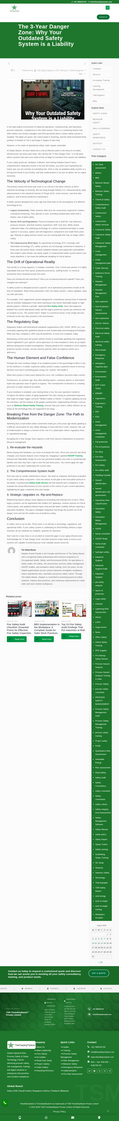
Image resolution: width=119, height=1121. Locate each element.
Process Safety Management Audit (102, 712)
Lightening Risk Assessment (102, 610)
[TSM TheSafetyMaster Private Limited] (14, 8)
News (97, 632)
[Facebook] (110, 1071)
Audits (66, 1047)
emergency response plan (101, 365)
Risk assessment (102, 768)
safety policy (100, 834)
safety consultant (102, 791)
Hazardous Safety (100, 510)
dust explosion (101, 301)
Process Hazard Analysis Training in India (102, 675)
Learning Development (98, 88)
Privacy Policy (59, 1112)
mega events (100, 627)
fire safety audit (102, 470)
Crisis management (100, 253)
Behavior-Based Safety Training (28, 405)
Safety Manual (101, 829)
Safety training (101, 849)
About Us (41, 1047)
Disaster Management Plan (100, 293)
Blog (95, 101)
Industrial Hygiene (99, 559)
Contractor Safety (103, 230)
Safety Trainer (101, 844)
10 (93, 943)
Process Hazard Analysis (102, 665)
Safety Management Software (100, 821)
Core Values (42, 1054)
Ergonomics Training (100, 405)
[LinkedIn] (89, 1071)
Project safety (101, 741)
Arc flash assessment (100, 166)
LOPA (97, 622)
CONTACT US (99, 149)
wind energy (100, 896)
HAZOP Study (101, 539)
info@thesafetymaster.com (101, 2)
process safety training (101, 734)
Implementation (70, 1071)
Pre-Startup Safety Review (101, 657)
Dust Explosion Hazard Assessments (101, 309)
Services (96, 74)
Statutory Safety (102, 873)
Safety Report (101, 839)
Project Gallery (43, 1064)
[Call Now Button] (5, 1103)
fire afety (99, 452)
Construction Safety (100, 214)
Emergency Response (100, 356)
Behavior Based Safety (102, 184)
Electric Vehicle (102, 323)
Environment (100, 372)
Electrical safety (102, 328)
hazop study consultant (100, 545)
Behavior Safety (70, 1064)
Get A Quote (99, 973)
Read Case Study (44, 1060)
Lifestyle (99, 604)
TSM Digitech (98, 95)
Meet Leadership (44, 1050)
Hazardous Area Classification (102, 502)
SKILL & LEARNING (101, 128)
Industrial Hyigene (99, 575)
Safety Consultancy (100, 784)
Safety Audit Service (38, 483)
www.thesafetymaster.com (102, 1057)
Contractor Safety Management (103, 244)
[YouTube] (94, 1071)
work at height (101, 901)
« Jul (100, 962)
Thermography (101, 883)
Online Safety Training (101, 644)
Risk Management (71, 1060)
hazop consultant (102, 534)
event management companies (100, 433)
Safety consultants (100, 797)
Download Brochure (45, 1071)
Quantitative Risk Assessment (102, 752)
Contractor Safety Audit (103, 236)
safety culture (101, 804)
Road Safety (100, 773)
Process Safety (102, 684)
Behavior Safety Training (102, 193)
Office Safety (101, 637)
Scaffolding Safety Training (101, 856)
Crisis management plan (103, 261)
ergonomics (100, 398)
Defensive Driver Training (102, 275)
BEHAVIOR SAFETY (98, 121)
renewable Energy (99, 761)
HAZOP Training (75, 456)
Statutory (99, 868)
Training (66, 1050)
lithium (98, 617)
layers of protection (99, 592)
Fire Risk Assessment (100, 458)
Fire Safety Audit (55, 306)
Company (97, 69)
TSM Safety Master (100, 889)
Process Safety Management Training (102, 724)
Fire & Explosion (102, 447)
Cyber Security (101, 268)
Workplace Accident (100, 916)
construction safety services (102, 223)
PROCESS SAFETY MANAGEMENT (102, 700)
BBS (97, 178)
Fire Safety (100, 465)
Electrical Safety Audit (102, 335)
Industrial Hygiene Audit (101, 567)
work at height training (101, 908)
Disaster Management (100, 283)
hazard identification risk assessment (102, 491)
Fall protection (101, 442)
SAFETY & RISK (100, 113)
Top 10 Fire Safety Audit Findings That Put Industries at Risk (73, 627)
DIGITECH (97, 143)
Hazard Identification (100, 482)
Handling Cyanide (103, 475)
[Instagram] (105, 1071)
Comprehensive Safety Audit (102, 206)
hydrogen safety (102, 552)
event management (100, 423)
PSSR (98, 746)
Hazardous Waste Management (100, 520)
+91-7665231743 (80, 2)
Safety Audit (100, 778)
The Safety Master (45, 70)
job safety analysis (99, 584)
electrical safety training (102, 343)
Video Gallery (42, 1067)
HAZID (98, 529)
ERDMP (98, 393)
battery (98, 173)
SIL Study (99, 863)
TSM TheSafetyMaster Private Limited (56, 1107)
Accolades (41, 1057)
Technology (100, 878)
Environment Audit (100, 378)
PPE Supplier (101, 650)
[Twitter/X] (100, 1071)
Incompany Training (101, 80)
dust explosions (102, 318)
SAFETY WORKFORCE (99, 136)
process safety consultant (101, 690)
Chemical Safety (102, 199)
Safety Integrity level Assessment (103, 811)
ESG (97, 417)
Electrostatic (100, 350)
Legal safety (100, 599)
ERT (97, 412)
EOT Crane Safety (100, 387)
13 (102, 943)
